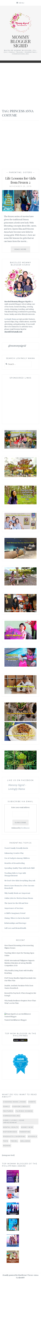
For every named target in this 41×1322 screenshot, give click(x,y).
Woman (7, 1145)
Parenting (15, 172)
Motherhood (10, 1132)
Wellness (25, 1141)
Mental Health (11, 1127)
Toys (5, 1141)
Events (32, 1102)
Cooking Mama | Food (14, 1102)
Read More (22, 250)
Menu (21, 3)
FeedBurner (25, 828)
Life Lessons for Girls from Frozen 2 (20, 180)
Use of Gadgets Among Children (17, 858)
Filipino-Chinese (24, 1111)
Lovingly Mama (10, 319)
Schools (32, 1136)
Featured (8, 1111)
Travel (14, 1141)
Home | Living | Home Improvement (13, 1121)
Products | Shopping (14, 1136)
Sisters (27, 172)
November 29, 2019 (20, 186)
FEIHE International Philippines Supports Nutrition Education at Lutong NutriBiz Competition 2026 (19, 963)
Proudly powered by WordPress (14, 1275)
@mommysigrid (17, 345)
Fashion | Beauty (21, 1106)
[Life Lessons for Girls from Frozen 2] (20, 210)
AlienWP (21, 1278)
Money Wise (27, 1127)
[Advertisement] (20, 86)
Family (6, 1106)
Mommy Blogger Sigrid (20, 41)
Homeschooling (11, 1116)
